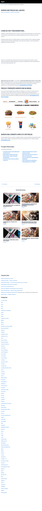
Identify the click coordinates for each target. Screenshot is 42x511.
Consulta (2, 363)
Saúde (2, 470)
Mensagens (3, 443)
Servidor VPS (3, 474)
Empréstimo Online (4, 389)
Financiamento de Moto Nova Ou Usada (8, 284)
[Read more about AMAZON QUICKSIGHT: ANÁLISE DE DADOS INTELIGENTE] (30, 232)
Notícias (2, 452)
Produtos (23, 207)
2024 (2, 304)
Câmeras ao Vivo (4, 336)
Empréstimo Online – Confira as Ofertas (8, 280)
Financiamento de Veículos (6, 403)
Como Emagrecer (4, 352)
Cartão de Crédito (4, 342)
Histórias (3, 411)
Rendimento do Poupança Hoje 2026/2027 (9, 292)
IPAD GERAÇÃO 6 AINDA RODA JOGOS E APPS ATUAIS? (11, 240)
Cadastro (3, 330)
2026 (2, 308)
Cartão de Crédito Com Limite (7, 278)
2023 (2, 302)
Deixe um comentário (5, 12)
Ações (2, 312)
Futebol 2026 (3, 407)
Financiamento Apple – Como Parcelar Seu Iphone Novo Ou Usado (14, 282)
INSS (2, 423)
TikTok (2, 482)
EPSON (2, 393)
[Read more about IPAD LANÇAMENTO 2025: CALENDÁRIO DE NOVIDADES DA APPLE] (11, 198)
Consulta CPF (3, 365)
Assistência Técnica (5, 318)
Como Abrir (3, 348)
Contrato (2, 371)
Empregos (3, 387)
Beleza (2, 322)
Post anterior (4, 184)
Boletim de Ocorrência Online (6, 326)
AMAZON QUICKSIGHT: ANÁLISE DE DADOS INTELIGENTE (30, 239)
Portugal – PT (3, 458)
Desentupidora (4, 381)
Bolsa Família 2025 (4, 328)
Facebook (3, 399)
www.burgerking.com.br (5, 140)
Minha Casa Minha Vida (5, 447)
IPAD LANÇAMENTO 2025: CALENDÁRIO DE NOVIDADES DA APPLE (11, 206)
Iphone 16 (3, 429)
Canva (2, 338)
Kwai (2, 433)
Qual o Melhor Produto (5, 466)
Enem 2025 (3, 391)
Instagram (3, 425)
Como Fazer (3, 355)
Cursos (2, 375)
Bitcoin (2, 324)
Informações (3, 421)
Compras (3, 359)
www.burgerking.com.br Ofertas (26, 85)
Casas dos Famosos (5, 344)
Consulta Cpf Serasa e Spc (6, 367)
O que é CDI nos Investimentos (7, 286)
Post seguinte (37, 184)
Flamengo (3, 405)
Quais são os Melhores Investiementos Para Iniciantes (11, 288)
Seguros (2, 472)
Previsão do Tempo (5, 460)
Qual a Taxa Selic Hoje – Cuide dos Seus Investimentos (11, 290)
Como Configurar (4, 350)
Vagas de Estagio (4, 488)
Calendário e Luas (4, 334)
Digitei (2, 1)
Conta (2, 369)
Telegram (3, 480)
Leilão (2, 435)
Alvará (2, 314)
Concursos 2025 (4, 361)
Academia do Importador (6, 310)
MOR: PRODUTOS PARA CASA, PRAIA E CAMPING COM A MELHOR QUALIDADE (29, 222)
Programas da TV (4, 464)
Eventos (2, 395)
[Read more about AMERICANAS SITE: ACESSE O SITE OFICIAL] (11, 215)
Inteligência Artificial (5, 427)
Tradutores (3, 484)
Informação (3, 419)
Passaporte (3, 456)
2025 (2, 306)
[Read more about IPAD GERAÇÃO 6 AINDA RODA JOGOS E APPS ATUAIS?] (11, 232)
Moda (2, 448)
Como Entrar (3, 353)
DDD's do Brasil (4, 377)
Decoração (3, 379)
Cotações (3, 373)
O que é (2, 454)
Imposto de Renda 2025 (5, 415)
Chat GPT (3, 346)
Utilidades (3, 486)
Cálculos (2, 332)
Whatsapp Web (4, 492)
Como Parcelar (4, 357)
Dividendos (3, 383)
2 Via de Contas (4, 300)
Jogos (2, 431)
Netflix (2, 450)
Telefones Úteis (4, 478)
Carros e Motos (4, 340)
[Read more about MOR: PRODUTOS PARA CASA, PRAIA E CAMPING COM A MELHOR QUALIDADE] (30, 215)
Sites (2, 476)
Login (2, 437)
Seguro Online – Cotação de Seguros (8, 294)
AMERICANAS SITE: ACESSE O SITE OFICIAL (10, 222)
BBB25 (2, 320)
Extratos (2, 397)
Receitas (2, 468)
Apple (2, 316)
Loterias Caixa (4, 439)
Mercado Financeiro (5, 445)
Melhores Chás (4, 441)
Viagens (2, 490)
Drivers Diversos (4, 385)
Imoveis (2, 413)
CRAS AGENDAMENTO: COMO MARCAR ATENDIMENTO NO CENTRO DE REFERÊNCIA (29, 205)
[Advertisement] (21, 22)
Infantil (2, 417)
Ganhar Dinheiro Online (5, 409)
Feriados (2, 401)
